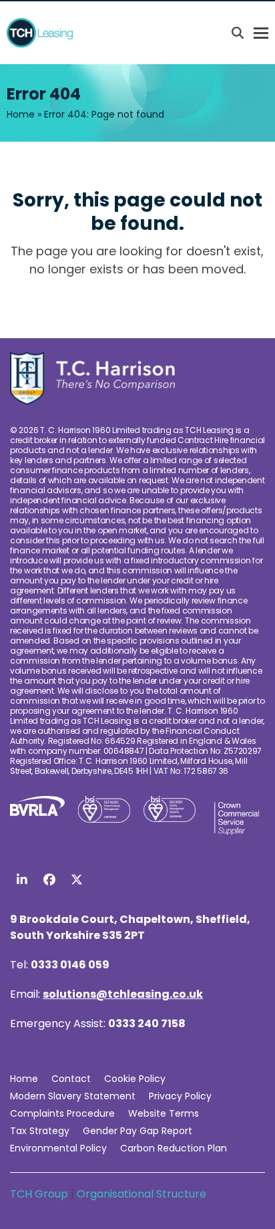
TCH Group (40, 1194)
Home (21, 114)
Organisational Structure (141, 1194)
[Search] (238, 33)
